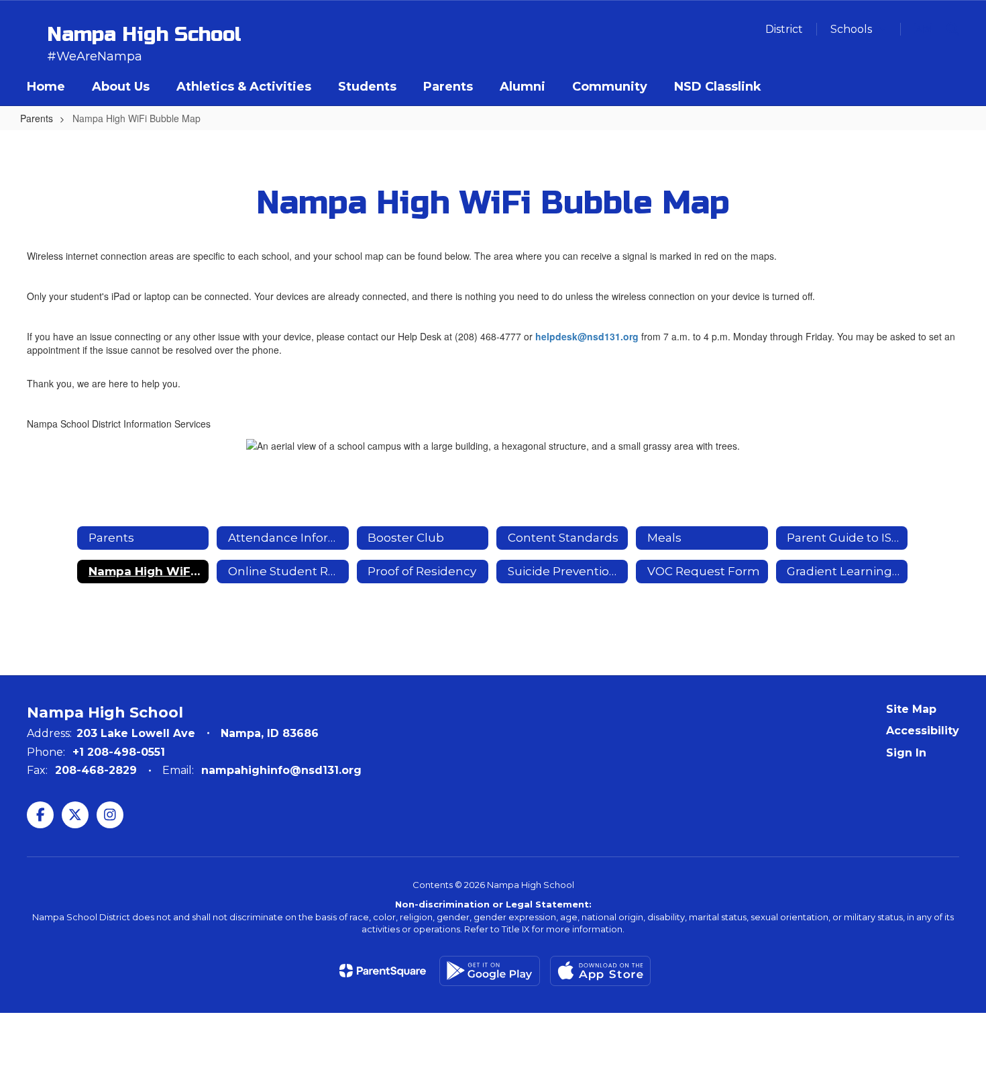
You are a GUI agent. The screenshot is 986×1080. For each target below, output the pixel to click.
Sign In (906, 752)
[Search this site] (952, 29)
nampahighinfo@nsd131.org (281, 770)
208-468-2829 (96, 770)
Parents (36, 118)
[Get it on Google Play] (489, 971)
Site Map (911, 709)
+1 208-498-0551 (118, 752)
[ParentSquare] (382, 971)
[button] (858, 29)
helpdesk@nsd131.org (587, 336)
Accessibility (922, 730)
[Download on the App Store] (600, 971)
